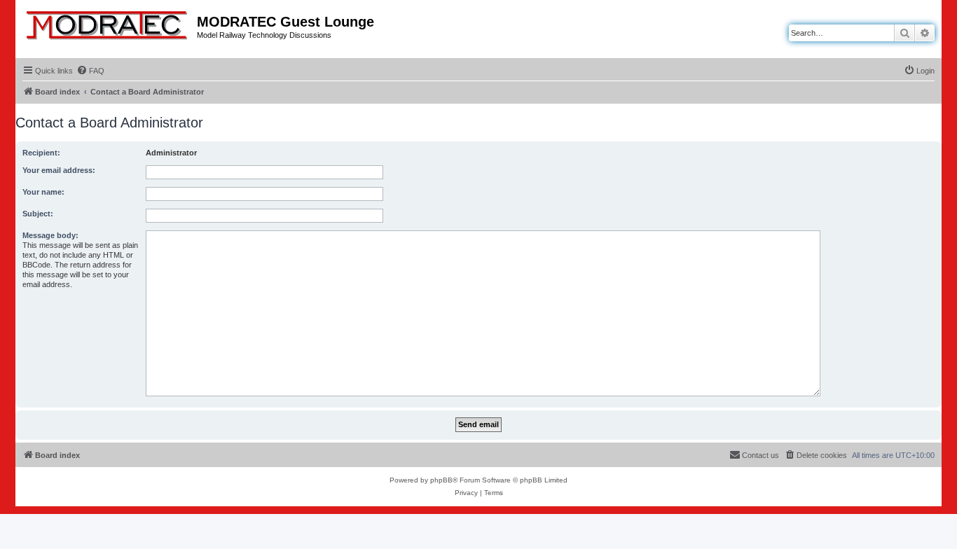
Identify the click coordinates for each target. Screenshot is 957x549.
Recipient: (41, 152)
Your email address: (58, 170)
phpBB (441, 480)
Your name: (43, 192)
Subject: (37, 213)
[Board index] (108, 22)
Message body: (50, 235)
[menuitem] (90, 70)
